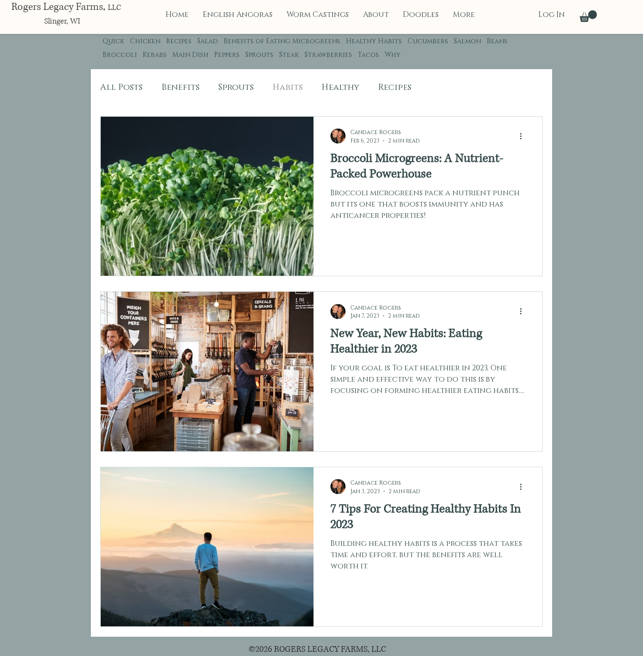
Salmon (467, 41)
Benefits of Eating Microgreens (282, 41)
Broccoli (120, 55)
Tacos (368, 55)
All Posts (121, 87)
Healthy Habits (374, 41)
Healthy (340, 87)
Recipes (179, 41)
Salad (207, 41)
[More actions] (524, 136)
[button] (588, 16)
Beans (497, 41)
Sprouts (259, 55)
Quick (113, 41)
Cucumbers (428, 41)
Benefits (180, 87)
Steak (289, 55)
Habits (288, 87)
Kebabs (155, 55)
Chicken (145, 41)
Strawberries (328, 55)
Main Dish (190, 55)
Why (393, 55)
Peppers (227, 55)
